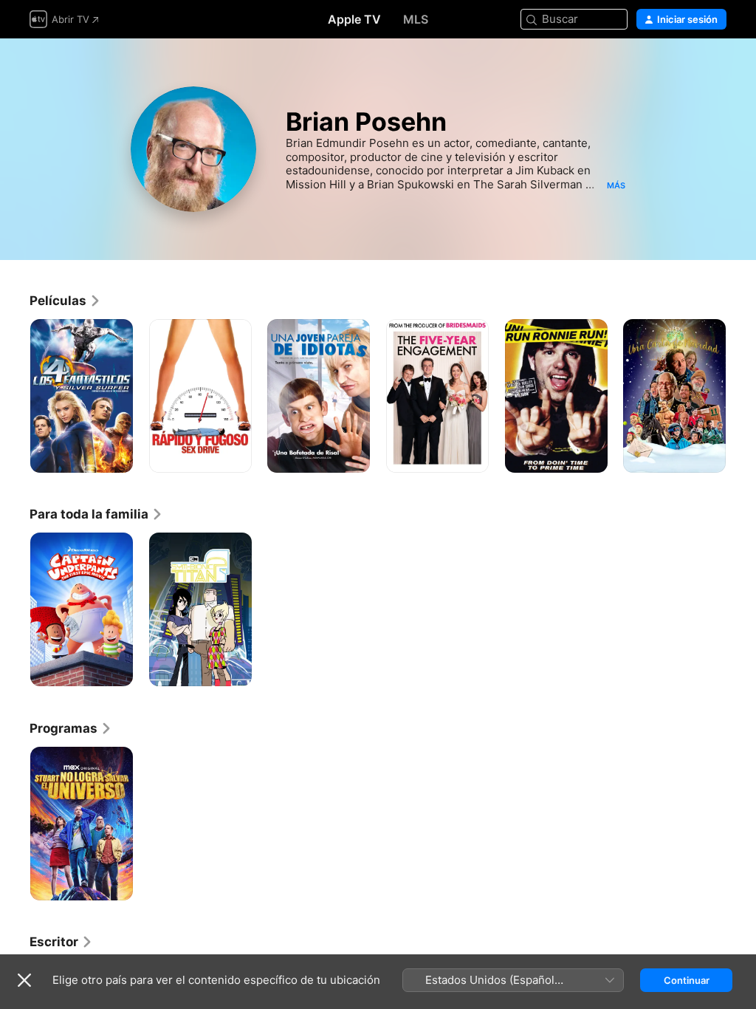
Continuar (686, 980)
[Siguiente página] (741, 396)
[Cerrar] (24, 980)
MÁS (616, 185)
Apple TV (354, 19)
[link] (65, 301)
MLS (415, 19)
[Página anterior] (14, 396)
